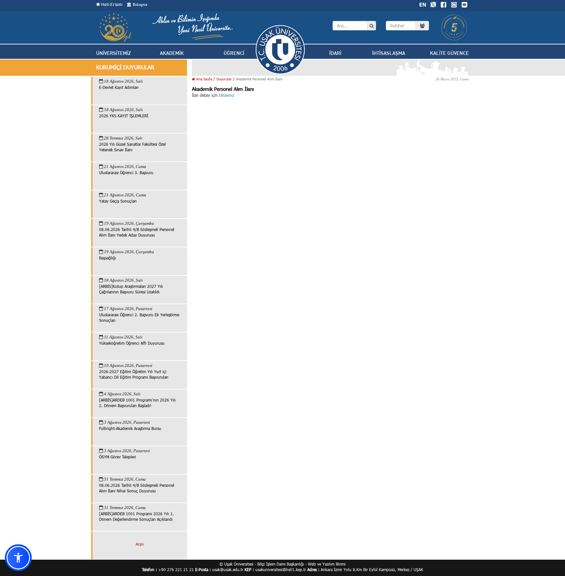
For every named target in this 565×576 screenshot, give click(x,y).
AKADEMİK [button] (172, 53)
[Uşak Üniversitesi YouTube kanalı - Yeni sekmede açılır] (464, 4)
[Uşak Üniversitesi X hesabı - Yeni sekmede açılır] (433, 4)
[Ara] (372, 25)
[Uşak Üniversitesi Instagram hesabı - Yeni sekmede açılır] (454, 4)
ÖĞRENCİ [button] (234, 53)
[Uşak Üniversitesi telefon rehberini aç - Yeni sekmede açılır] (407, 25)
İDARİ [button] (335, 53)
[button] (18, 557)
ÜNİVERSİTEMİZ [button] (113, 53)
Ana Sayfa (203, 79)
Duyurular (224, 79)
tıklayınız (226, 95)
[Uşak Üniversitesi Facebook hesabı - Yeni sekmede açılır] (443, 4)
